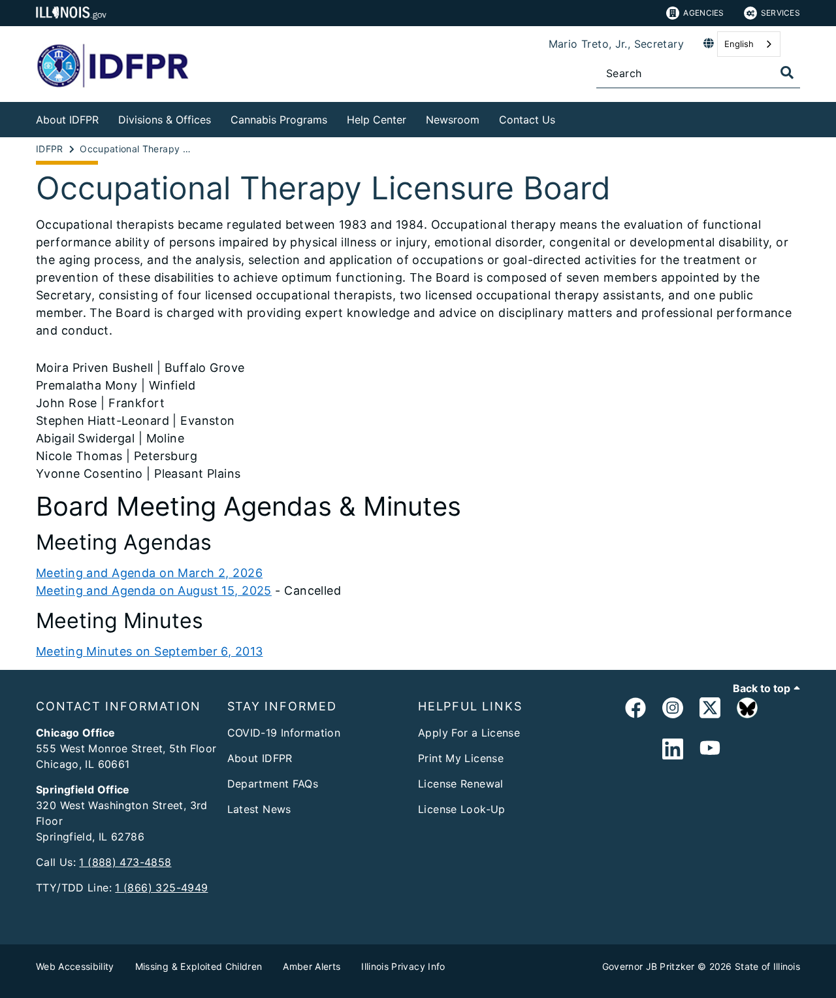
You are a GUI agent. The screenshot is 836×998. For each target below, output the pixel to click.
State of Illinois (767, 966)
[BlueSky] (747, 710)
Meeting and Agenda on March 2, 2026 (149, 573)
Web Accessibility (75, 966)
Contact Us (527, 119)
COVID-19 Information (284, 732)
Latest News (259, 809)
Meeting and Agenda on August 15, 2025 (154, 590)
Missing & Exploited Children (199, 966)
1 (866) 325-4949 (161, 887)
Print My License (461, 758)
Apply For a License (469, 732)
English (739, 44)
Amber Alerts (311, 966)
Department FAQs (273, 783)
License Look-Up (462, 809)
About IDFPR (67, 119)
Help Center (376, 119)
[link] (635, 710)
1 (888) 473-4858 (125, 862)
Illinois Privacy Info (403, 966)
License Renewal (461, 783)
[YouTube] (709, 750)
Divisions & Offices (164, 119)
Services (780, 13)
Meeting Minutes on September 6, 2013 (149, 651)
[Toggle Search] (787, 72)
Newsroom (452, 119)
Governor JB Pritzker (648, 966)
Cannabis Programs (279, 119)
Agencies (703, 13)
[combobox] (748, 44)
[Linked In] (672, 750)
